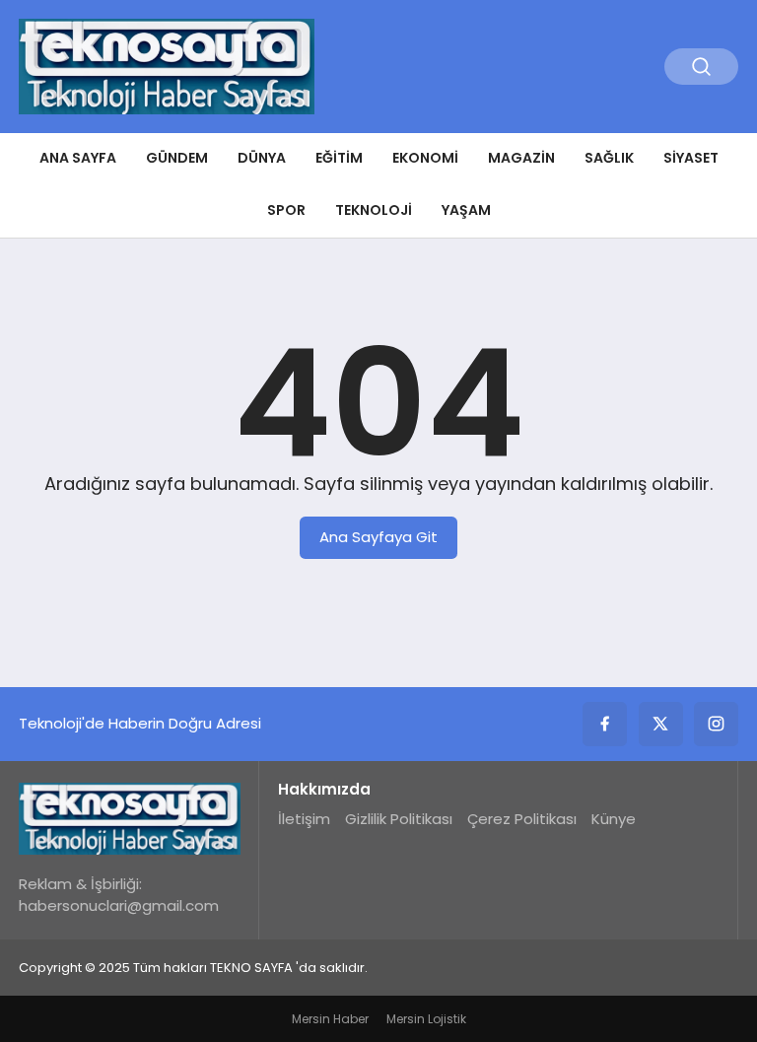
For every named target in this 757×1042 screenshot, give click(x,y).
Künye (613, 818)
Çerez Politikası (522, 818)
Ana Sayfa (77, 158)
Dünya (262, 158)
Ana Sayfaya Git (378, 536)
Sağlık (609, 158)
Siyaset (691, 158)
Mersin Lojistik (426, 1018)
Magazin (521, 158)
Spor (286, 210)
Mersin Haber (330, 1018)
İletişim (304, 818)
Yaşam (466, 210)
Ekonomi (425, 158)
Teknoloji (373, 210)
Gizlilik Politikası (398, 818)
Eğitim (339, 158)
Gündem (177, 158)
